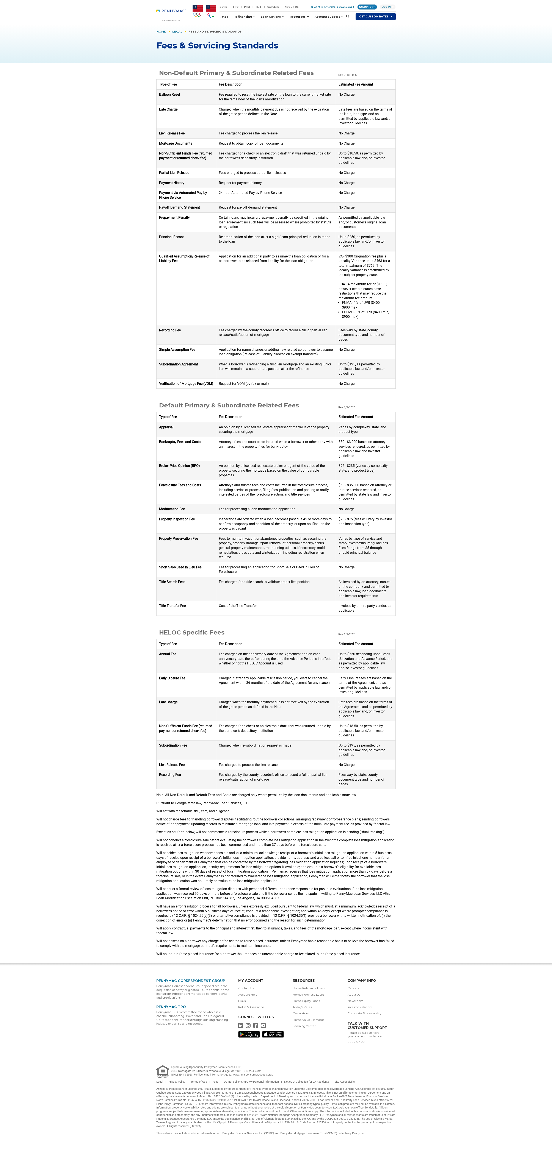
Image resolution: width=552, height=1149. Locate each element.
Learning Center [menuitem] (304, 1026)
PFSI (247, 6)
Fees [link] (215, 1081)
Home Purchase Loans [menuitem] (308, 994)
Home (161, 31)
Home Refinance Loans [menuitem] (309, 988)
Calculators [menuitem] (301, 1013)
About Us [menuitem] (354, 994)
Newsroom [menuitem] (355, 1000)
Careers (273, 6)
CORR (223, 6)
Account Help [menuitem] (247, 994)
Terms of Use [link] (199, 1081)
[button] (346, 16)
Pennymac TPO (171, 1007)
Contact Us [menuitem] (246, 988)
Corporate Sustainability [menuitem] (364, 1013)
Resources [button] (298, 16)
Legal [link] (160, 1081)
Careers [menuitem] (353, 988)
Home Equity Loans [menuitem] (306, 1000)
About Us (292, 6)
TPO (235, 6)
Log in (386, 6)
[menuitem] (172, 13)
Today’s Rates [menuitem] (302, 1007)
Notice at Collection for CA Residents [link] (307, 1081)
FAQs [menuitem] (242, 1000)
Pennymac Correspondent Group (190, 981)
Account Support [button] (327, 16)
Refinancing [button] (243, 16)
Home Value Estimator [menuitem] (308, 1019)
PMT (259, 6)
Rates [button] (224, 16)
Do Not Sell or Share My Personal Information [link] (251, 1081)
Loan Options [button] (271, 16)
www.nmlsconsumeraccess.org (252, 1074)
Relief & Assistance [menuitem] (251, 1007)
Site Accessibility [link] (344, 1081)
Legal (177, 31)
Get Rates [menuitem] (374, 16)
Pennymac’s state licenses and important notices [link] (263, 1103)
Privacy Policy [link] (177, 1081)
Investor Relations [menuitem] (360, 1007)
